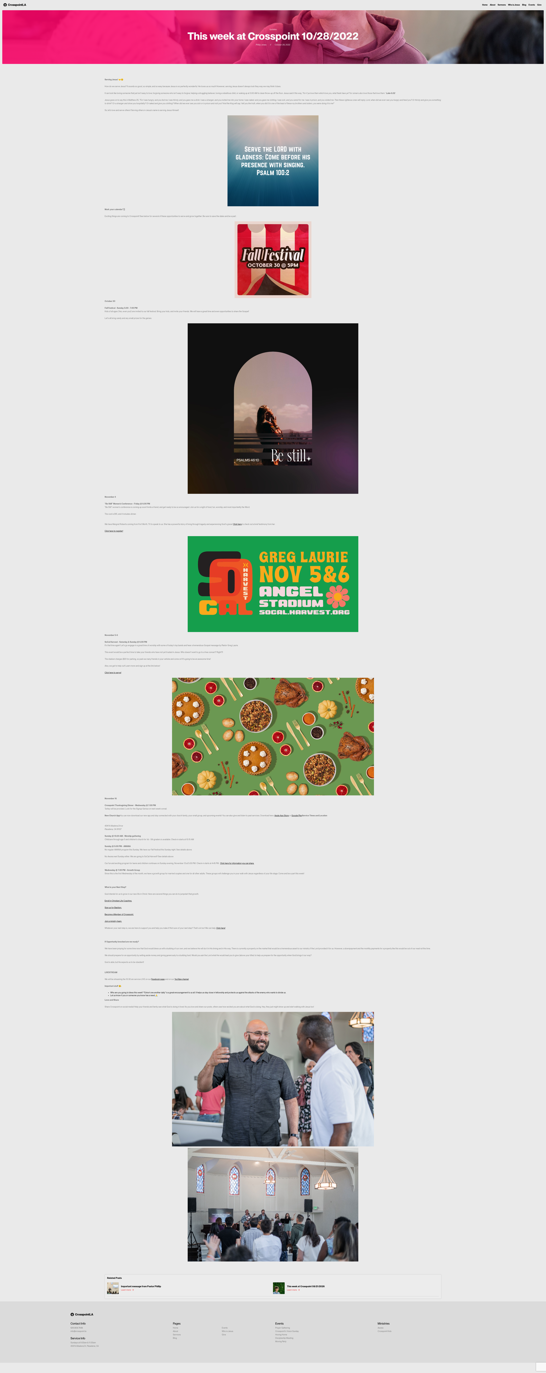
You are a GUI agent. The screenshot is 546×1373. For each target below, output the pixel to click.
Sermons (502, 5)
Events (532, 5)
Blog (524, 5)
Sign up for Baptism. (113, 907)
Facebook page (158, 979)
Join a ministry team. (113, 921)
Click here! (220, 928)
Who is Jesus (514, 5)
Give (539, 5)
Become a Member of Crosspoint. (119, 914)
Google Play (296, 815)
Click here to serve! (113, 673)
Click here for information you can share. (237, 863)
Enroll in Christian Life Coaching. (118, 901)
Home (485, 5)
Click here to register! (114, 531)
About (492, 5)
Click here (237, 524)
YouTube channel (181, 979)
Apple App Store (281, 815)
